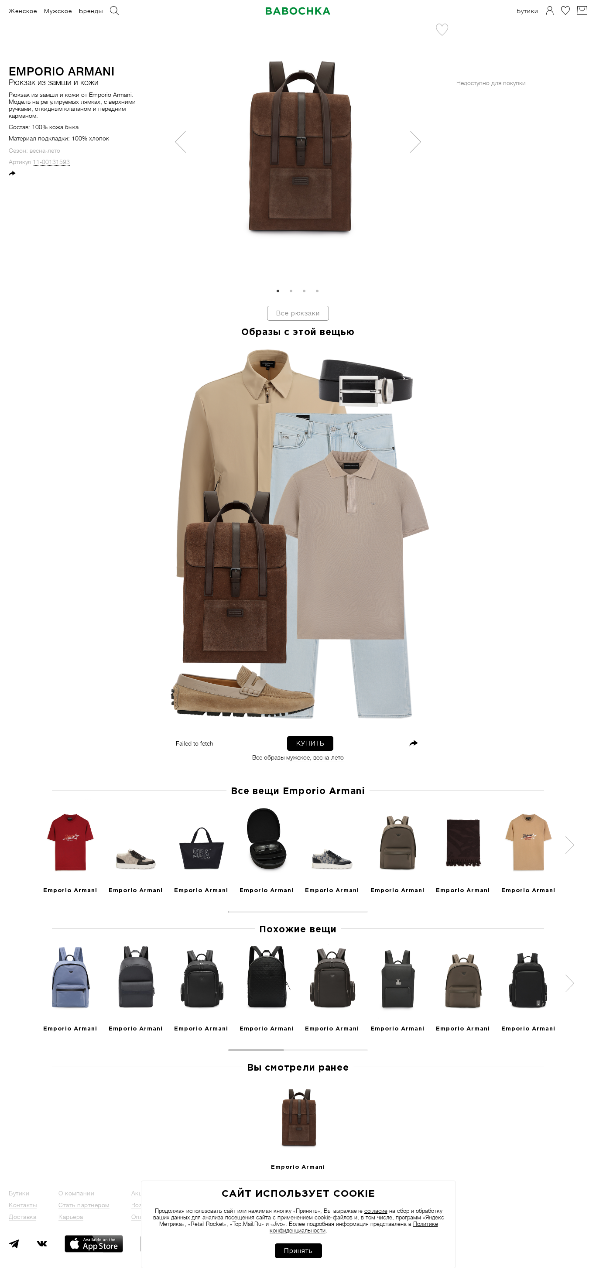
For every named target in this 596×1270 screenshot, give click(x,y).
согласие (375, 1211)
